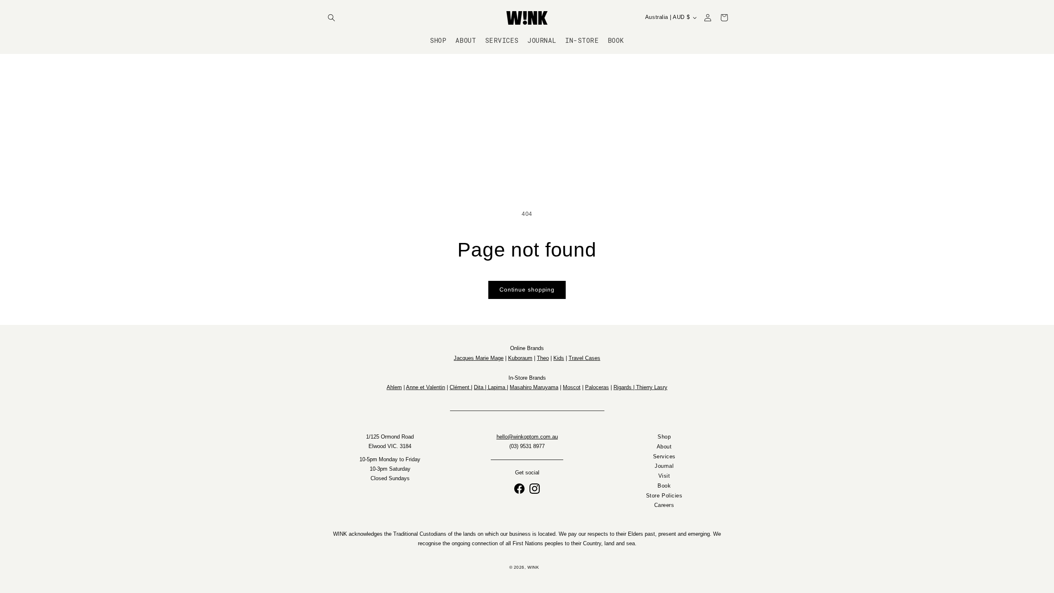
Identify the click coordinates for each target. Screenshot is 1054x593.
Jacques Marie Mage (479, 358)
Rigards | (624, 387)
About (664, 447)
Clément (460, 387)
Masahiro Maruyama (534, 387)
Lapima (497, 387)
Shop (664, 437)
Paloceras (597, 387)
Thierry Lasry (651, 387)
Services (664, 457)
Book (664, 486)
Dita (479, 387)
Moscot (572, 387)
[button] (331, 17)
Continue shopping (527, 290)
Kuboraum (520, 358)
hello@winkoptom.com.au (526, 437)
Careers (664, 506)
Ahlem (394, 387)
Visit (664, 476)
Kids (558, 358)
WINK (533, 567)
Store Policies (664, 496)
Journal (664, 466)
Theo (543, 358)
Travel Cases (584, 358)
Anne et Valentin (425, 387)
